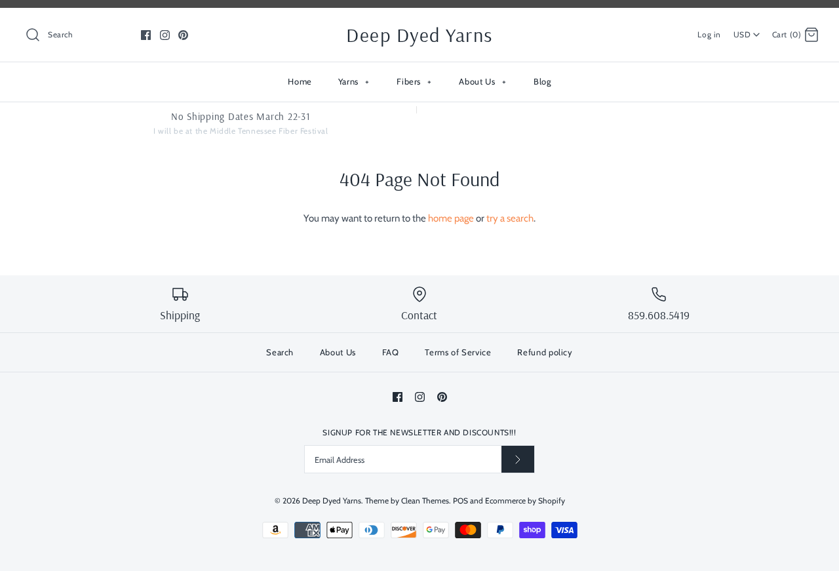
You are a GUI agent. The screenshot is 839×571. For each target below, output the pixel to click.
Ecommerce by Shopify (525, 500)
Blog (542, 81)
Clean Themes (425, 500)
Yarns (354, 81)
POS (460, 500)
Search (280, 352)
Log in (709, 34)
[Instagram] (165, 35)
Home (300, 81)
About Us (482, 81)
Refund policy (544, 352)
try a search (510, 218)
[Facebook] (146, 35)
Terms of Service (458, 352)
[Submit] (517, 459)
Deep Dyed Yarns (331, 500)
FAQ (390, 352)
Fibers (414, 81)
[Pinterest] (183, 35)
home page (451, 218)
